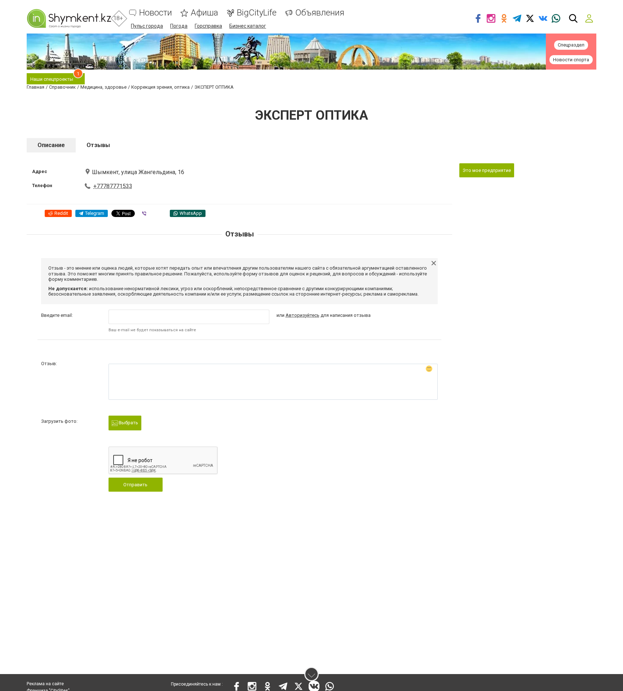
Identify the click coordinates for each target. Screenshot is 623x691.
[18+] (69, 18)
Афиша (204, 13)
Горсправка (208, 26)
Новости (155, 13)
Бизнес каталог (247, 26)
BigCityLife (257, 13)
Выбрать (128, 422)
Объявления (319, 13)
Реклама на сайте (45, 683)
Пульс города (147, 26)
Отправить (135, 484)
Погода (178, 26)
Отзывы (98, 145)
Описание (51, 145)
